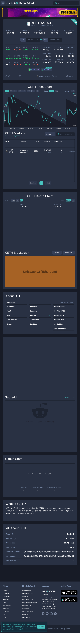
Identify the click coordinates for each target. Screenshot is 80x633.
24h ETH (17, 62)
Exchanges (68, 252)
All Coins (25, 596)
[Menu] (3, 3)
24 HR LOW (59, 53)
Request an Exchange (29, 602)
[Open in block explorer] (56, 76)
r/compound (70, 397)
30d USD (35, 47)
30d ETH (34, 62)
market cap (10, 30)
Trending (6, 599)
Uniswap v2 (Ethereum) (24, 151)
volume (25, 30)
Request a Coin (27, 599)
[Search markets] (58, 134)
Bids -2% (60, 60)
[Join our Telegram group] (43, 614)
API (4, 614)
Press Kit (25, 614)
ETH (11, 152)
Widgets (6, 608)
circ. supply (46, 47)
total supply (58, 47)
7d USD (25, 47)
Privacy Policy (65, 629)
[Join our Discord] (51, 614)
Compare (6, 611)
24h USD (17, 47)
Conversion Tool (27, 593)
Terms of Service (52, 629)
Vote (4, 602)
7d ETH (25, 62)
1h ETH (8, 62)
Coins (5, 590)
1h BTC (8, 56)
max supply (70, 47)
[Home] (50, 591)
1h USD (8, 47)
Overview (6, 596)
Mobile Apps (26, 590)
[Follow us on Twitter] (47, 614)
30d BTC (34, 56)
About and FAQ (27, 611)
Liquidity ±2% (46, 60)
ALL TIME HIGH (69, 30)
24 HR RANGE (46, 53)
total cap (54, 30)
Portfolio (6, 593)
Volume (56, 252)
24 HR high (70, 53)
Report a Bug (26, 605)
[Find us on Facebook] (55, 614)
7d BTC (25, 56)
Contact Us (26, 617)
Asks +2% (71, 60)
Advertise (25, 608)
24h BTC (17, 56)
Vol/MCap (39, 30)
